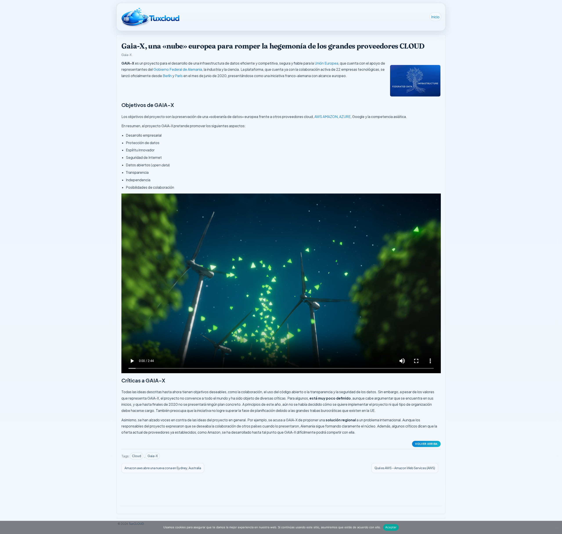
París (179, 76)
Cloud (136, 456)
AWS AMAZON (326, 116)
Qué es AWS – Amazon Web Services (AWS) (405, 468)
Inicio (435, 16)
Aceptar (390, 527)
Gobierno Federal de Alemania (177, 69)
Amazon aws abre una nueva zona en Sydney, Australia (162, 468)
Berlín (167, 76)
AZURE (345, 116)
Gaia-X (126, 55)
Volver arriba (426, 443)
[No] (556, 527)
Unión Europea (326, 63)
